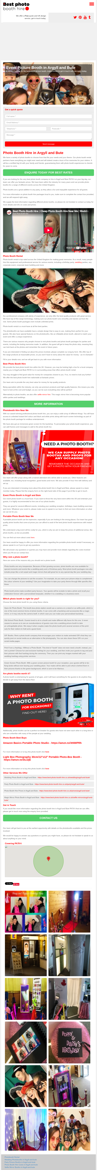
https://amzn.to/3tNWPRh (66, 743)
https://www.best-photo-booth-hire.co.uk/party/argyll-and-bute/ (59, 784)
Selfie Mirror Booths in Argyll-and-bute (20, 1167)
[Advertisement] (48, 41)
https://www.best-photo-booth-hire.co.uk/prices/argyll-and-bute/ (64, 791)
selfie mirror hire (44, 394)
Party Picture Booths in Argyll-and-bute (20, 1162)
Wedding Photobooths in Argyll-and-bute (21, 1160)
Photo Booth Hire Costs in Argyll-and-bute (21, 1165)
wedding (78, 262)
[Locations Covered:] (4, 4)
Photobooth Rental (12, 1157)
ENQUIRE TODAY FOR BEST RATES (49, 172)
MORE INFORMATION (48, 403)
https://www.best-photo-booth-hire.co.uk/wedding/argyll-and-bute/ (64, 777)
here (32, 537)
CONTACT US (49, 818)
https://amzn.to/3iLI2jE (17, 759)
